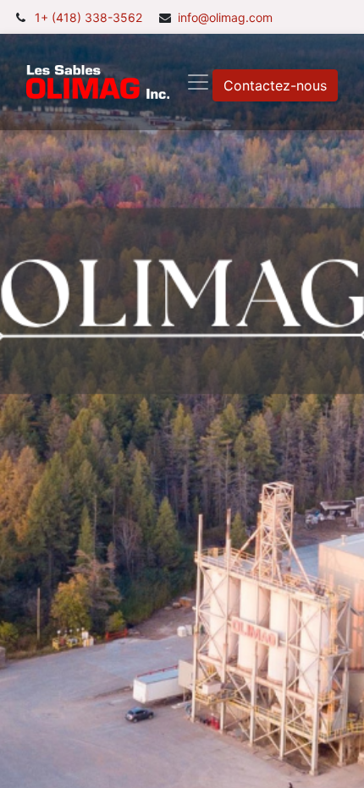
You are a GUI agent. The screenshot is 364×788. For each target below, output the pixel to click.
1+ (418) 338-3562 (88, 17)
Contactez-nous (275, 85)
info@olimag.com (225, 17)
